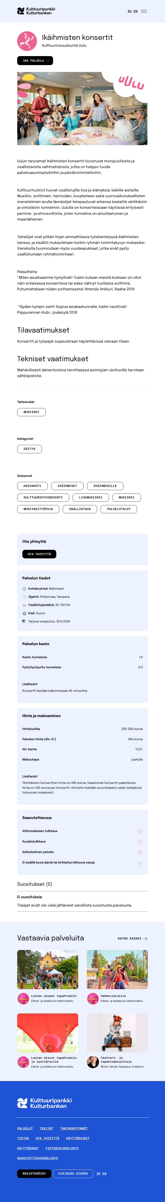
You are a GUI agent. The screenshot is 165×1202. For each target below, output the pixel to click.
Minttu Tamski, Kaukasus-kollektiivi (122, 1067)
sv (130, 11)
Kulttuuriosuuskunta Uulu (64, 46)
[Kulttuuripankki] (44, 1115)
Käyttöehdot (28, 1148)
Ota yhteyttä (39, 554)
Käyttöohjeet (78, 1138)
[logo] (38, 11)
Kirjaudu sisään (73, 1173)
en (136, 11)
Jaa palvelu (30, 62)
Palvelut (25, 1128)
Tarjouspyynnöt (74, 1128)
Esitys (29, 449)
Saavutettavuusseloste (37, 1158)
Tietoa (23, 1138)
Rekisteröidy (34, 1173)
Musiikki (31, 412)
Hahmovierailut (113, 996)
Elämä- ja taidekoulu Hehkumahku (52, 1001)
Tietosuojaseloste (62, 1148)
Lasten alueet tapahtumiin (53, 996)
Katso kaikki (129, 938)
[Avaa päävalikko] (144, 11)
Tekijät (46, 1128)
